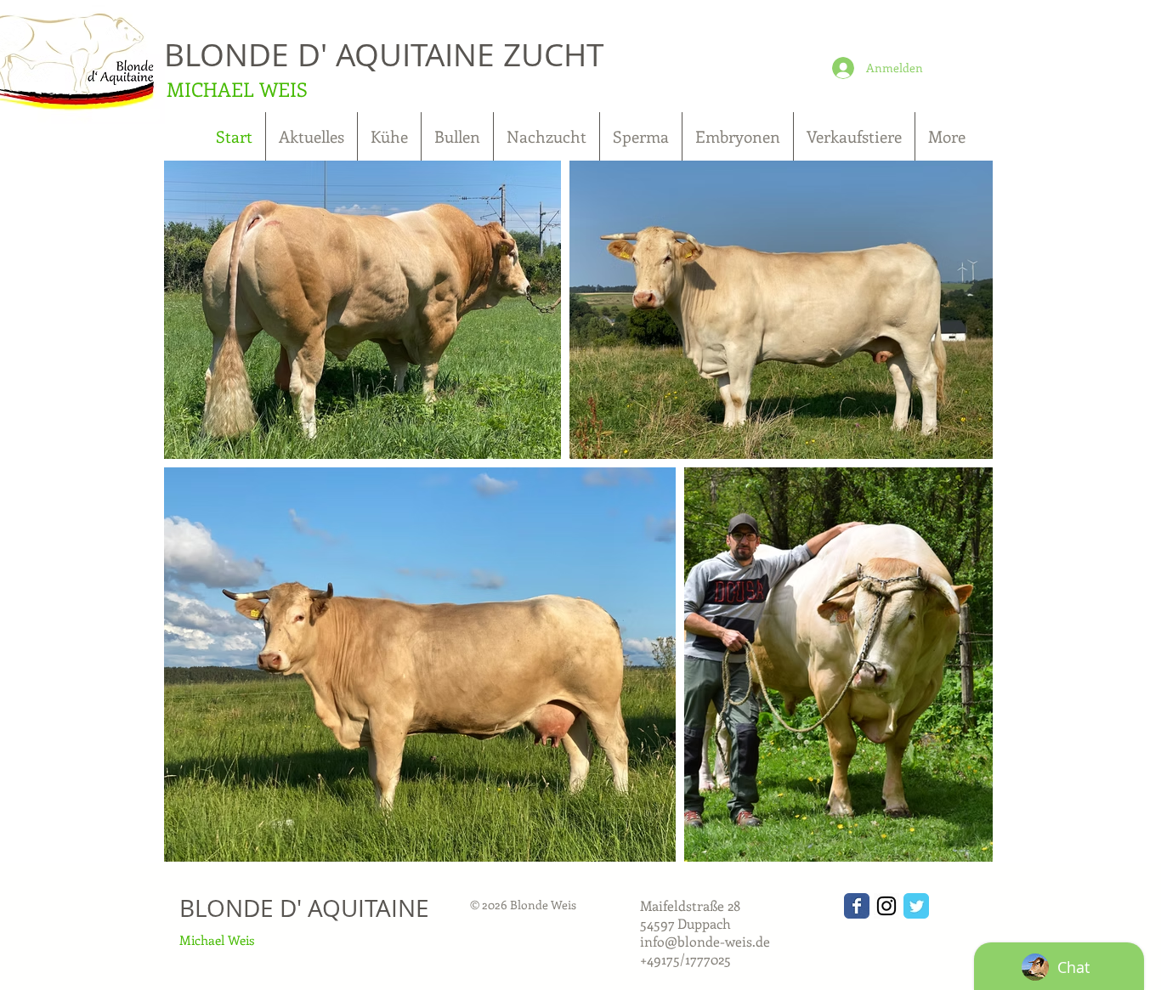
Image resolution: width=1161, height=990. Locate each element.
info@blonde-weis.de (705, 941)
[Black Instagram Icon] (886, 906)
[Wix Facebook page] (856, 906)
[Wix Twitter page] (916, 906)
